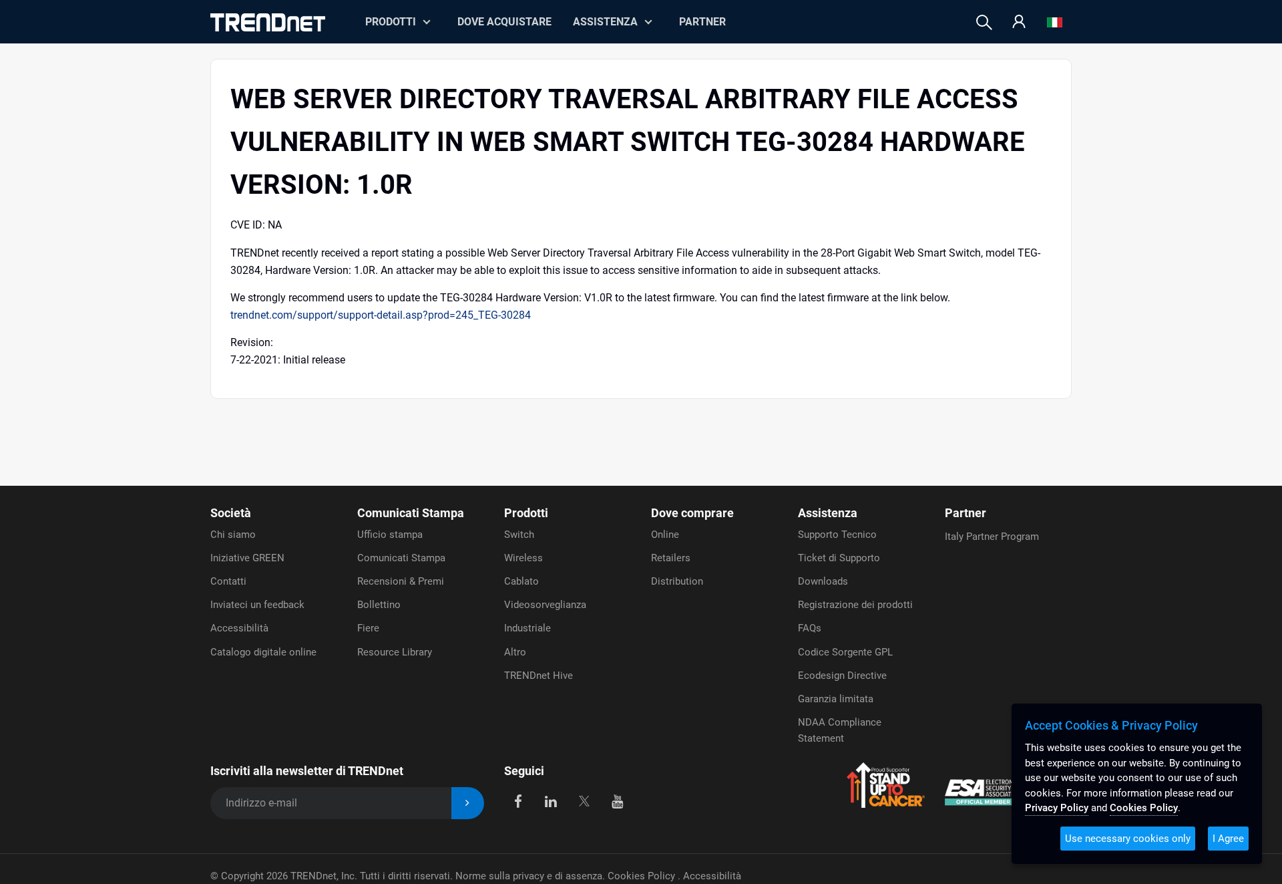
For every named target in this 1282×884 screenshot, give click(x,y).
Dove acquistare (504, 21)
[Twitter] (584, 801)
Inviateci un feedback (257, 605)
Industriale (527, 628)
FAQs (809, 628)
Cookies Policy (643, 876)
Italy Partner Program (992, 537)
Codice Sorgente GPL (845, 652)
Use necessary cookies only (1128, 839)
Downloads (823, 581)
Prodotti (526, 513)
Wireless (523, 558)
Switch (519, 535)
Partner (702, 21)
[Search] (984, 22)
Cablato (521, 581)
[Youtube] (617, 801)
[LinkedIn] (551, 801)
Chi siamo (233, 535)
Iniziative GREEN (247, 558)
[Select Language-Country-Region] (1055, 22)
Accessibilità (239, 628)
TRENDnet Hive (538, 676)
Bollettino (379, 605)
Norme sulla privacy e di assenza (528, 876)
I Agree (1228, 839)
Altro (515, 652)
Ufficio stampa (390, 535)
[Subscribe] (467, 803)
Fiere (368, 628)
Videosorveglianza (545, 605)
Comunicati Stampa (410, 513)
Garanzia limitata (835, 699)
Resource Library (394, 652)
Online (665, 535)
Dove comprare (692, 513)
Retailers (670, 558)
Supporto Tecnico (837, 535)
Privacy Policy (1056, 808)
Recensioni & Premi (400, 581)
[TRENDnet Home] (267, 22)
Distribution (677, 581)
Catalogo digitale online (263, 652)
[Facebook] (517, 801)
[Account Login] (1019, 22)
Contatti (228, 581)
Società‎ (230, 513)
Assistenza (605, 21)
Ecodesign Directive (842, 676)
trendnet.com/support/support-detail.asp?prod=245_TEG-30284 (380, 315)
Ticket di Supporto (839, 558)
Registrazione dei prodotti (855, 605)
